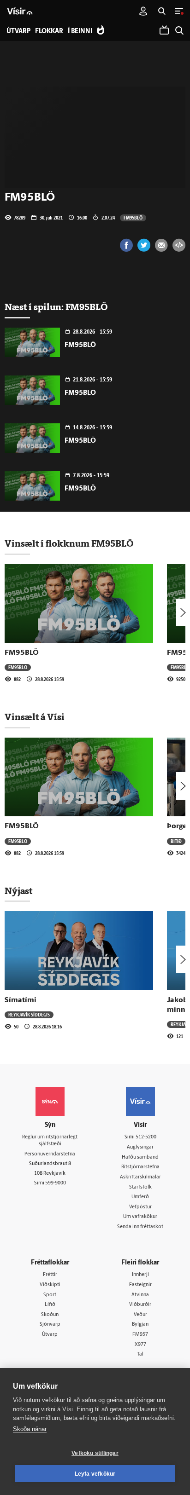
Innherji (140, 1274)
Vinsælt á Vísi (35, 717)
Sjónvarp (50, 1324)
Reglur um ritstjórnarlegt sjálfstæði (49, 1141)
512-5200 (146, 1137)
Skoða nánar (30, 1429)
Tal (140, 1354)
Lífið (50, 1304)
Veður (140, 1314)
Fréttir (50, 1274)
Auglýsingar (140, 1147)
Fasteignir (140, 1284)
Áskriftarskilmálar (140, 1177)
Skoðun (50, 1314)
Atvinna (140, 1295)
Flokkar (49, 31)
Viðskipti (50, 1284)
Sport (49, 1295)
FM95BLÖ (133, 217)
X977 (140, 1344)
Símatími (20, 1000)
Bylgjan (140, 1324)
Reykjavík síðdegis (29, 1014)
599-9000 (55, 1183)
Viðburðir (140, 1304)
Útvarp (50, 1334)
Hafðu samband (140, 1157)
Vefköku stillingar (95, 1453)
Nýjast (18, 891)
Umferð (140, 1197)
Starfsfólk (140, 1187)
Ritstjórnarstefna (140, 1167)
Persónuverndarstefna (49, 1154)
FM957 (140, 1334)
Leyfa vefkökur (95, 1474)
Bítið (176, 841)
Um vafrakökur (140, 1216)
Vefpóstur (140, 1207)
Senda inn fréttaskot (140, 1226)
